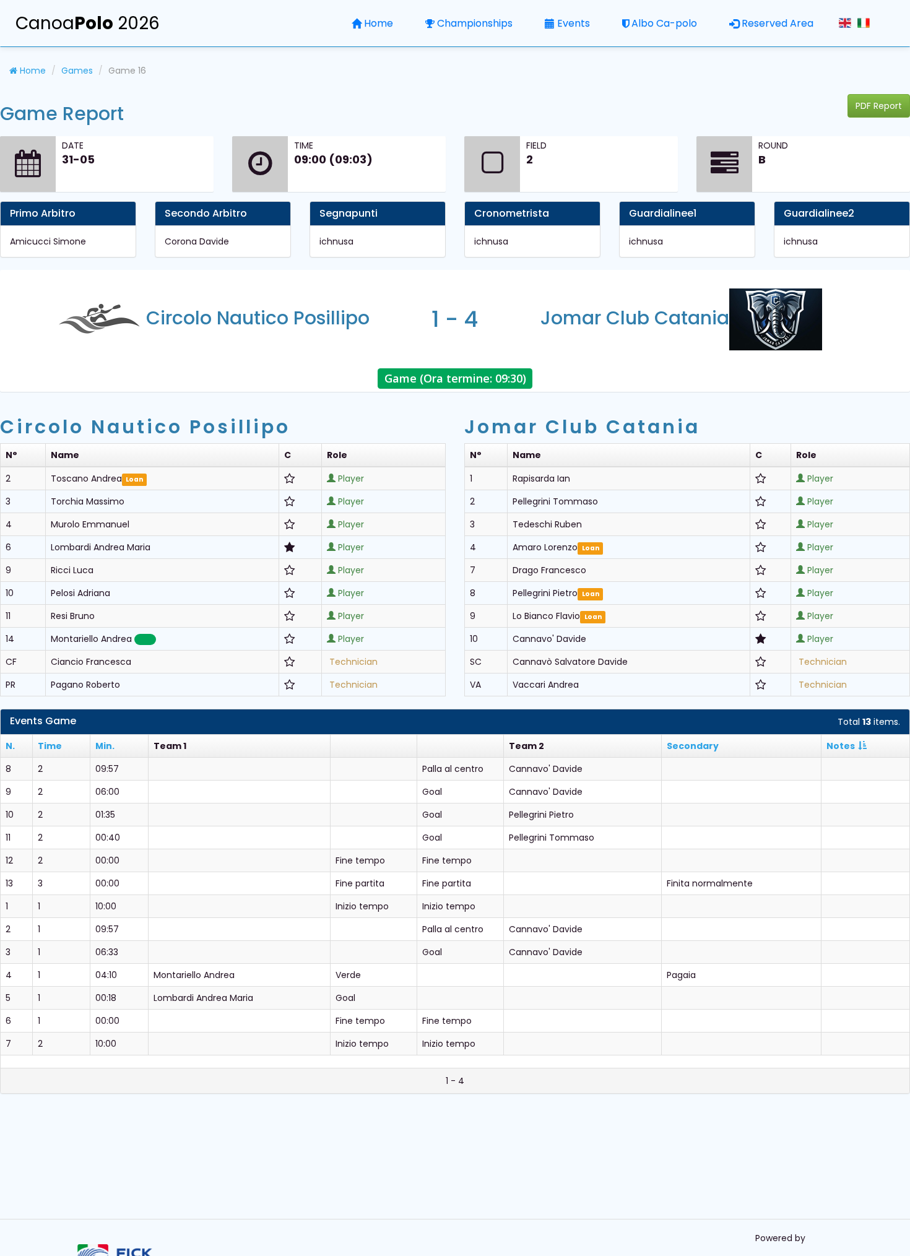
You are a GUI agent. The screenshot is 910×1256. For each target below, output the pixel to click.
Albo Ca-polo (664, 23)
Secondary (693, 746)
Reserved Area (777, 23)
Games (77, 70)
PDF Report (879, 106)
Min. (105, 746)
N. (10, 746)
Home (378, 23)
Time (50, 746)
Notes (840, 746)
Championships (475, 23)
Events (573, 23)
